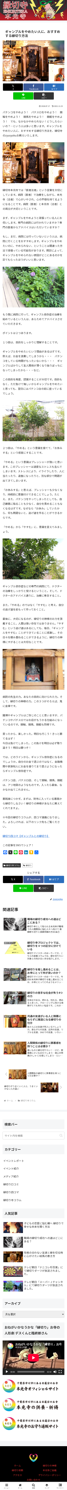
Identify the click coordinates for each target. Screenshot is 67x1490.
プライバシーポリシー (49, 1475)
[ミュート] (55, 1371)
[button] (44, 96)
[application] (33, 1357)
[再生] (6, 1371)
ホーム (17, 1465)
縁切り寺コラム (13, 865)
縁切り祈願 (17, 1470)
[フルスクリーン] (60, 1371)
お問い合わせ (33, 1479)
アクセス (17, 1475)
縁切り (29, 865)
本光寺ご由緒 (49, 1470)
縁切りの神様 (49, 1465)
